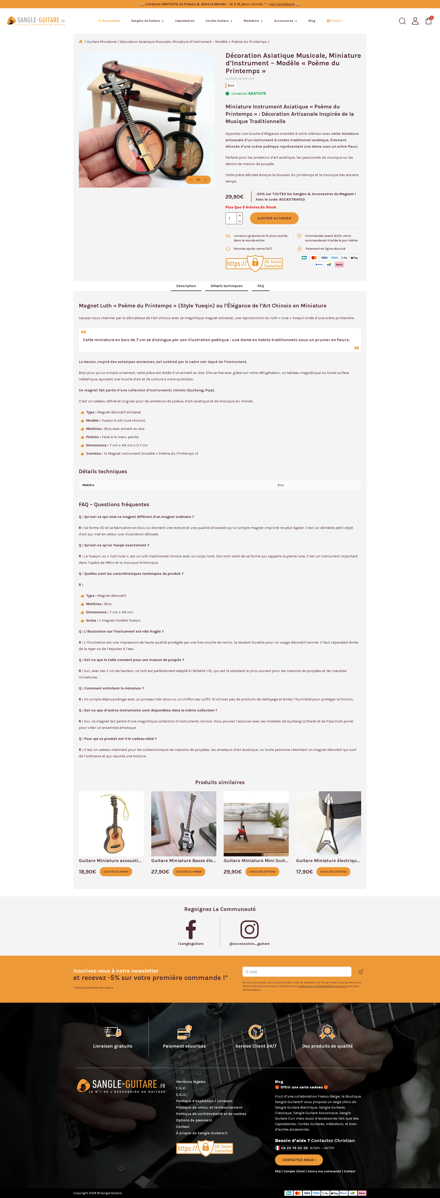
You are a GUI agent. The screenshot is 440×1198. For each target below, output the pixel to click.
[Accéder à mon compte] (415, 21)
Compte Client (294, 1171)
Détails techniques (227, 286)
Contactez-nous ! (299, 1160)
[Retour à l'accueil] (36, 21)
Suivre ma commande (325, 1171)
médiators (334, 1124)
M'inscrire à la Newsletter (361, 972)
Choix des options (262, 871)
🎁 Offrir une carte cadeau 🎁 (301, 1087)
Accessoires (283, 21)
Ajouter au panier (274, 218)
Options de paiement (194, 1120)
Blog (311, 21)
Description (186, 286)
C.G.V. (181, 1088)
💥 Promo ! (334, 21)
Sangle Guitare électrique (296, 1107)
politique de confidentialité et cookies (322, 986)
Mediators (251, 21)
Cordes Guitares (311, 1124)
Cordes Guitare (217, 21)
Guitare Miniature (101, 41)
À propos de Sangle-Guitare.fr (202, 1133)
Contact (182, 1126)
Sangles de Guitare (145, 21)
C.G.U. (181, 1094)
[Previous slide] (191, 179)
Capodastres (185, 21)
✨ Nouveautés (109, 21)
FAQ (260, 286)
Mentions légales (191, 1081)
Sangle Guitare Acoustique (315, 1113)
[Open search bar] (402, 21)
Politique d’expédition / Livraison (204, 1101)
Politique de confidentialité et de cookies (211, 1114)
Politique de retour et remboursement (209, 1107)
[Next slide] (205, 179)
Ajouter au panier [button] (116, 871)
